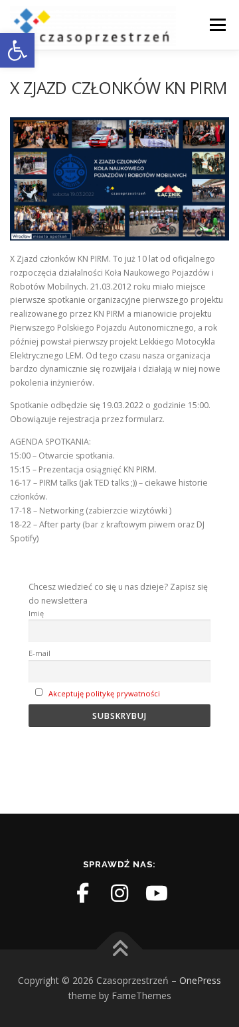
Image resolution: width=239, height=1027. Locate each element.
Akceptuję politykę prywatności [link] (104, 693)
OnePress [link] (200, 980)
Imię (36, 613)
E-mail (39, 653)
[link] (17, 50)
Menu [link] (217, 24)
